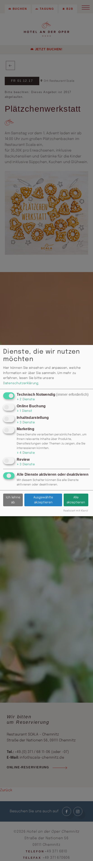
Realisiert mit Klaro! (75, 510)
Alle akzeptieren (76, 500)
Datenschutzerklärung (20, 383)
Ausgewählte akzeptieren (43, 500)
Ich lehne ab (13, 500)
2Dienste (26, 399)
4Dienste (26, 452)
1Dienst (24, 410)
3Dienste (26, 422)
